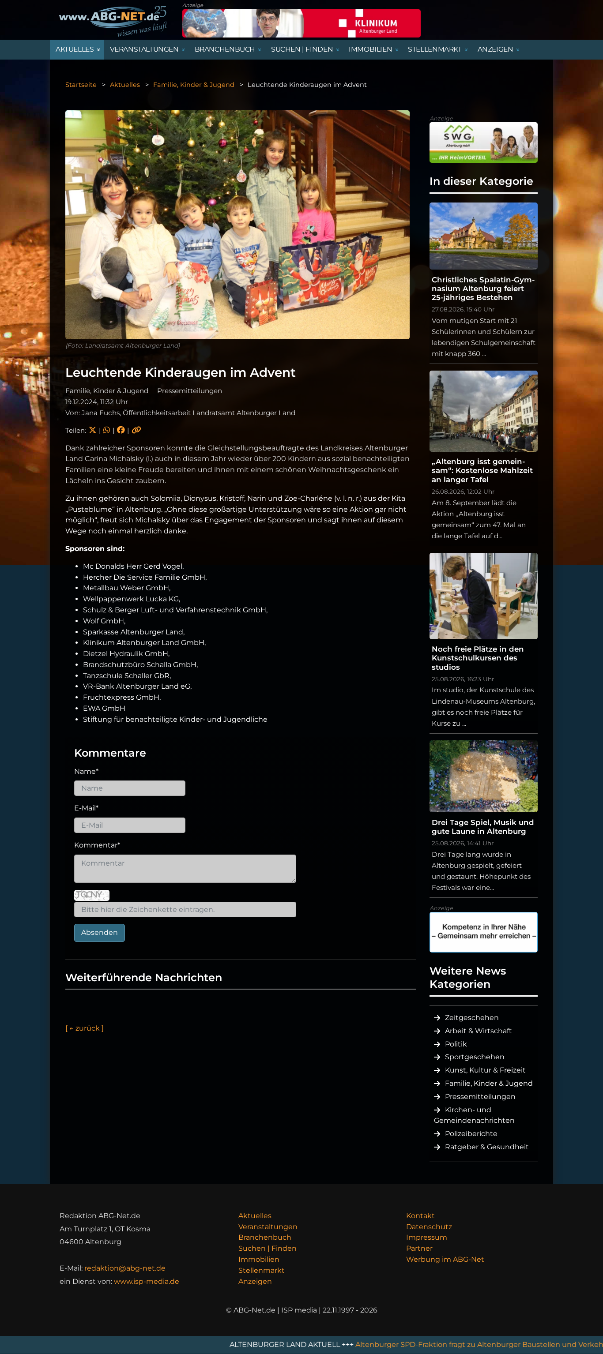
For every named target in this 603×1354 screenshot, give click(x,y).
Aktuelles (125, 85)
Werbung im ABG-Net (445, 1259)
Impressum (426, 1237)
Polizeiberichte (471, 1133)
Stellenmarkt (261, 1270)
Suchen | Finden (267, 1248)
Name (86, 771)
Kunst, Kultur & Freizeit (485, 1070)
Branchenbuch (264, 1237)
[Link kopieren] (136, 430)
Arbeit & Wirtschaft (478, 1031)
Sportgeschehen (475, 1057)
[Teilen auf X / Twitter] (92, 430)
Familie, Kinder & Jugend (193, 85)
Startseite (81, 85)
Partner (419, 1248)
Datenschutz (429, 1227)
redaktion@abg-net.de (125, 1268)
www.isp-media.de (146, 1281)
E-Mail (86, 808)
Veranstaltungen (268, 1227)
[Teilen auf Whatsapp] (106, 430)
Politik (456, 1044)
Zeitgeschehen (472, 1017)
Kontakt (420, 1215)
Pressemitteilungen (480, 1096)
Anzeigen (255, 1281)
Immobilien (258, 1259)
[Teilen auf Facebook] (120, 430)
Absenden (99, 932)
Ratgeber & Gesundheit (487, 1147)
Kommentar (97, 845)
